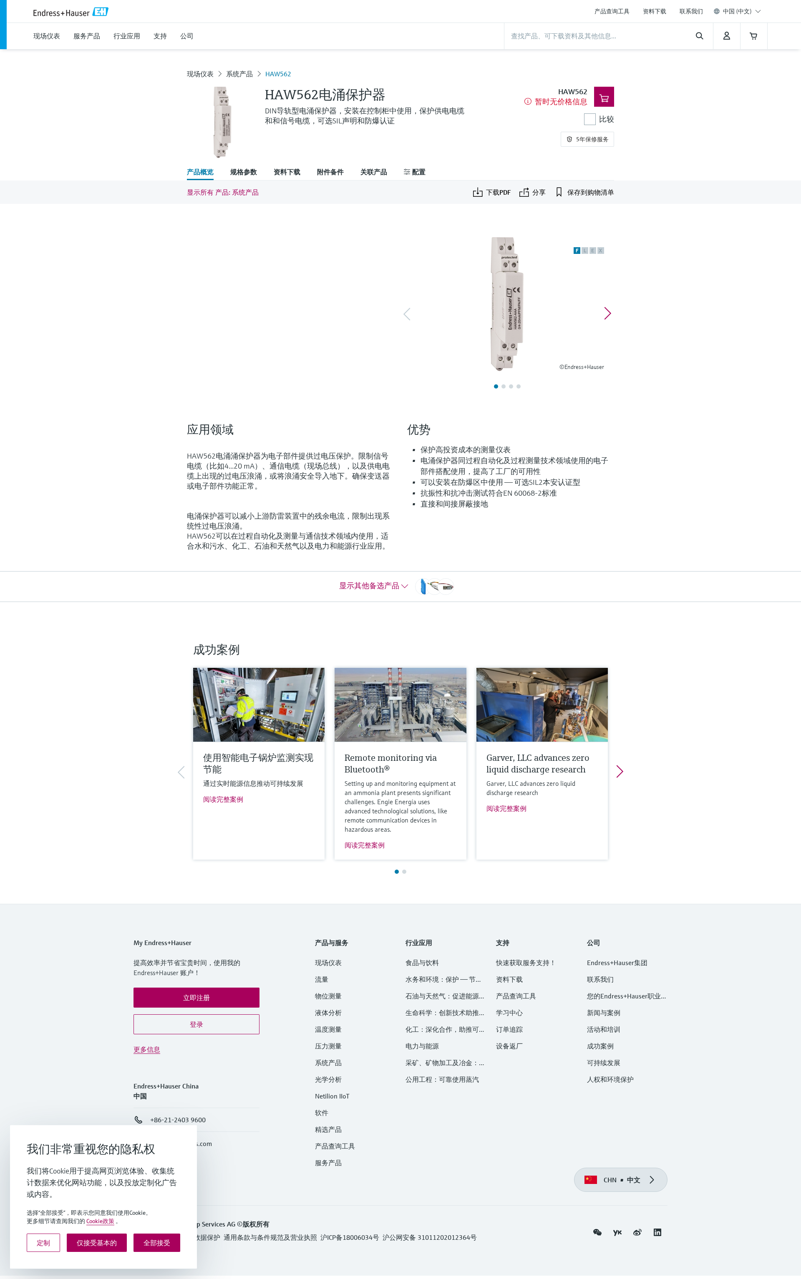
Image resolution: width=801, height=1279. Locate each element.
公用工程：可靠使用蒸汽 (442, 1079)
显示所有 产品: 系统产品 (223, 192)
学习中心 (509, 1012)
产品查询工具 (612, 11)
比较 (606, 119)
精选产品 (328, 1129)
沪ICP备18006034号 (349, 1237)
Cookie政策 (100, 1221)
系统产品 (239, 74)
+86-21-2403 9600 (178, 1120)
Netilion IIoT (332, 1096)
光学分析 (328, 1079)
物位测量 (328, 996)
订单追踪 (509, 1029)
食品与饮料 (422, 962)
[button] (196, 998)
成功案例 (600, 1046)
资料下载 (654, 11)
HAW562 (278, 74)
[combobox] (742, 11)
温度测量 (328, 1029)
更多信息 (147, 1049)
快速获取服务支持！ (526, 962)
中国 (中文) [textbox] (737, 11)
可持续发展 (603, 1062)
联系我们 (691, 11)
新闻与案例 (603, 1012)
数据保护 (207, 1237)
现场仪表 (200, 74)
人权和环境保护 (610, 1079)
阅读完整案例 (223, 799)
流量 (321, 979)
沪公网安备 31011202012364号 (430, 1237)
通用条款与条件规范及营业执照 (270, 1237)
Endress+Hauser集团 (617, 962)
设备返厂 (509, 1046)
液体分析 (328, 1012)
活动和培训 (603, 1029)
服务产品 (328, 1163)
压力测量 (331, 1046)
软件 (321, 1112)
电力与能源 (422, 1046)
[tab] (204, 173)
